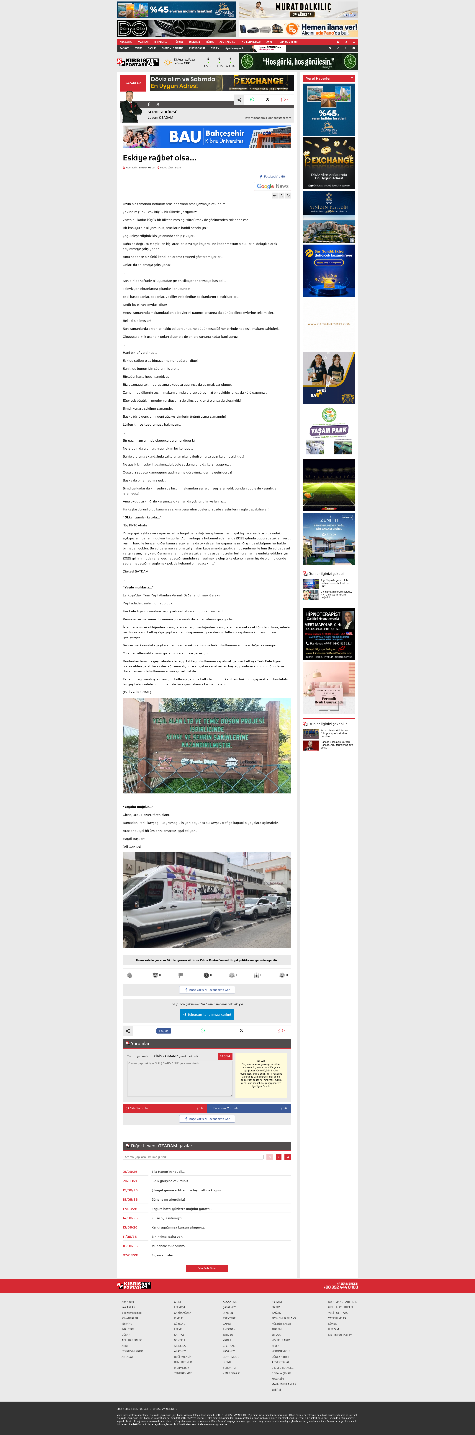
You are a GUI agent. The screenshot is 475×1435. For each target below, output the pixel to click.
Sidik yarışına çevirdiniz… (171, 1181)
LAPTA (227, 1324)
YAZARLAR (142, 42)
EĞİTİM (138, 48)
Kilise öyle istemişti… (167, 1218)
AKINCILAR (181, 1346)
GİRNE (178, 1302)
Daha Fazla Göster (207, 1268)
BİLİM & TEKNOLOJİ (283, 1368)
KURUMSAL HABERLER (342, 1302)
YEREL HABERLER (251, 42)
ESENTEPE (229, 1318)
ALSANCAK (230, 1302)
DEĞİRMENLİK (182, 1357)
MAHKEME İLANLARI (284, 1384)
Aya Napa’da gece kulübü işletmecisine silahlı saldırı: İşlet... (335, 583)
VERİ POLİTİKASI (338, 1313)
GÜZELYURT (181, 1324)
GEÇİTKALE (229, 1346)
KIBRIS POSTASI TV (340, 1335)
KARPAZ (179, 1335)
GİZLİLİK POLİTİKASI (340, 1307)
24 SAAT (124, 48)
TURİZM (215, 48)
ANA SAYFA (126, 42)
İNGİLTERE (194, 42)
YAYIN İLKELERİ (337, 1318)
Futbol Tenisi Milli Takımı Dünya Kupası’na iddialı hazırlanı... (334, 733)
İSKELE (178, 1318)
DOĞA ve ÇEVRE (281, 1373)
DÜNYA (210, 42)
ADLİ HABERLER (228, 42)
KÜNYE (332, 1324)
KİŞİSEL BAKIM (281, 1340)
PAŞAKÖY (229, 1351)
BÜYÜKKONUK (183, 1362)
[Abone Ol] (272, 186)
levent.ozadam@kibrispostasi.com (268, 118)
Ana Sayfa (128, 1302)
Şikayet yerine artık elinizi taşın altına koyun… (187, 1190)
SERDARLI (229, 1368)
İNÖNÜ (227, 1362)
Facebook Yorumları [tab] (226, 1108)
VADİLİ (227, 1340)
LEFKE (178, 1329)
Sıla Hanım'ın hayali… (168, 1171)
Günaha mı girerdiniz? (168, 1199)
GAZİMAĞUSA (182, 1313)
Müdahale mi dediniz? (168, 1246)
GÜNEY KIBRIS (280, 1357)
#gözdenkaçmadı (234, 48)
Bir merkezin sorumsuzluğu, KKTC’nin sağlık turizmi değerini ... (336, 594)
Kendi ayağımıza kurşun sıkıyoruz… (178, 1227)
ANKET (270, 42)
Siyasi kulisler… (163, 1255)
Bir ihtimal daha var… (167, 1236)
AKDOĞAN (229, 1329)
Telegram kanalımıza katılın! (209, 1014)
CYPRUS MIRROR (288, 42)
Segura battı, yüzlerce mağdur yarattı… (181, 1208)
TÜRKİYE (178, 42)
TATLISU (228, 1335)
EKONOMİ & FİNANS (172, 48)
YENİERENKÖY (183, 1373)
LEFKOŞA (180, 1307)
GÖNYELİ (179, 1340)
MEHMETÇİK (181, 1368)
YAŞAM (276, 1390)
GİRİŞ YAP (225, 1056)
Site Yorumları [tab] (140, 1108)
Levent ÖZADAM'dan (270, 48)
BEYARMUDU (231, 1357)
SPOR (275, 1346)
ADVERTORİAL (281, 1362)
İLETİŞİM (333, 1329)
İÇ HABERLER (161, 42)
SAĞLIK (152, 48)
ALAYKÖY (180, 1351)
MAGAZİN (278, 1379)
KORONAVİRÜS (281, 1351)
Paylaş (163, 1031)
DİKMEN (228, 1313)
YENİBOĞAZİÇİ (231, 1373)
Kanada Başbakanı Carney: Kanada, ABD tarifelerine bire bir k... (337, 745)
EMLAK (276, 1335)
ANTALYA (127, 1357)
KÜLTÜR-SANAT (197, 48)
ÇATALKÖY (229, 1307)
